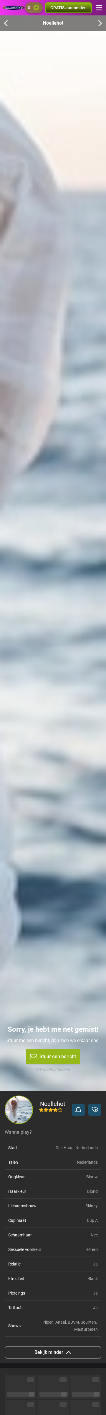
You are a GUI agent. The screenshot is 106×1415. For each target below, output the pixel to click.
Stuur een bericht (57, 1056)
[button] (78, 1110)
